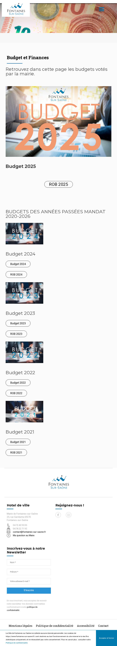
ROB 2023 (16, 333)
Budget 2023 (18, 323)
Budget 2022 (18, 382)
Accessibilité (85, 626)
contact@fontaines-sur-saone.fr (29, 532)
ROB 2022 (16, 393)
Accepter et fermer (106, 638)
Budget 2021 (18, 442)
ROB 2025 (58, 184)
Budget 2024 (18, 264)
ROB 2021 (16, 452)
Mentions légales (20, 626)
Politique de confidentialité (16, 643)
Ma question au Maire (23, 535)
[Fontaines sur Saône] (17, 9)
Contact (103, 626)
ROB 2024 (16, 274)
